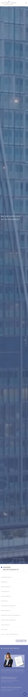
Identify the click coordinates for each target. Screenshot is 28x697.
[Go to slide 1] (26, 336)
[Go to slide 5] (26, 343)
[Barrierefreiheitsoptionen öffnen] (25, 694)
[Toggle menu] (26, 3)
